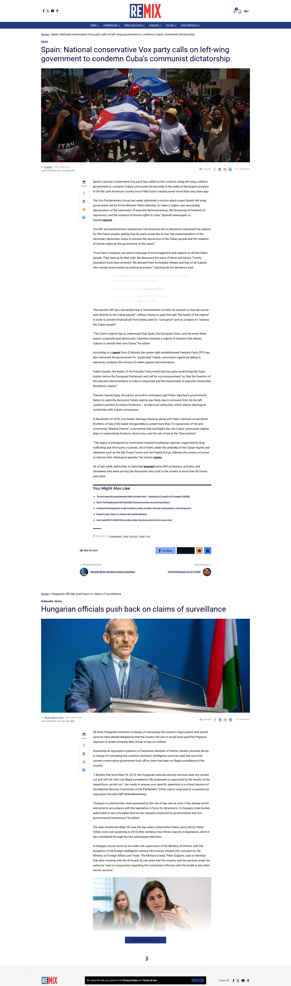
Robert (48, 167)
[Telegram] (57, 10)
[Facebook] (43, 10)
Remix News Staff (54, 717)
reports (107, 220)
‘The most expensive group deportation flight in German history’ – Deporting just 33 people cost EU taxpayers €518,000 (143, 497)
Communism (114, 536)
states (158, 457)
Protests (133, 536)
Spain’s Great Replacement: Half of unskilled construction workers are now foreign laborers (133, 503)
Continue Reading (145, 940)
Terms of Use (150, 980)
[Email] (225, 169)
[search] (239, 11)
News (44, 41)
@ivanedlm (123, 276)
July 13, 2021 (146, 300)
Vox (148, 536)
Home (45, 34)
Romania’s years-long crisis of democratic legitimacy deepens (121, 514)
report (116, 352)
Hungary (47, 601)
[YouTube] (52, 10)
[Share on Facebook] (214, 169)
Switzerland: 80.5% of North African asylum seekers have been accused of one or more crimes (134, 520)
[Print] (230, 169)
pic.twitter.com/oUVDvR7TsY (152, 289)
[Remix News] (145, 11)
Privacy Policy (130, 980)
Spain (142, 536)
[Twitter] (47, 10)
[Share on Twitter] (219, 169)
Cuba (125, 536)
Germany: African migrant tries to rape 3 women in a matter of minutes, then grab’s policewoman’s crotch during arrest (143, 509)
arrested (148, 466)
